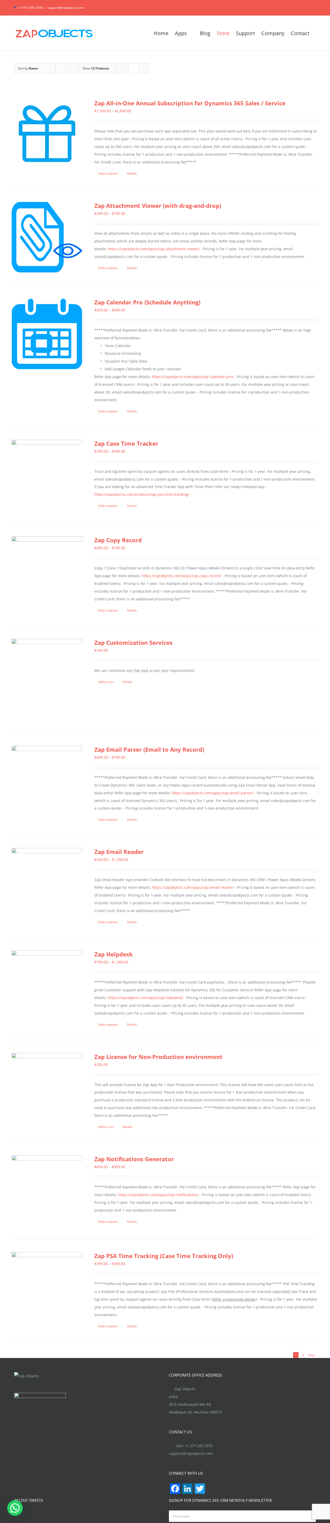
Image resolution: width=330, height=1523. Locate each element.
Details (132, 173)
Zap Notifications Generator (134, 1159)
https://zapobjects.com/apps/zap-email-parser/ (212, 792)
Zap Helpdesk (113, 954)
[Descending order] (72, 68)
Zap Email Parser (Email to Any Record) (149, 749)
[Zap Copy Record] (47, 571)
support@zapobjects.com (65, 7)
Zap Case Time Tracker (126, 443)
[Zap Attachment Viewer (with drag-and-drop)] (47, 237)
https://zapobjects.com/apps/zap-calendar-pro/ (193, 376)
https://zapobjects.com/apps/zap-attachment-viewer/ (154, 248)
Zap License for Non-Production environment (158, 1057)
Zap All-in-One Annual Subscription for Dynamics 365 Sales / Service (189, 103)
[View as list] (143, 68)
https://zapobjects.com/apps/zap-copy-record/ (181, 575)
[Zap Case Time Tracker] (47, 475)
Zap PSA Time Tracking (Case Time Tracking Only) (163, 1256)
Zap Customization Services (133, 642)
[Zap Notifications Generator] (47, 1190)
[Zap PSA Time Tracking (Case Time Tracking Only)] (47, 1287)
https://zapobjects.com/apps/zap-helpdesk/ (145, 997)
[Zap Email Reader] (47, 883)
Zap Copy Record (118, 540)
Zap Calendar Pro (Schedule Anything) (147, 302)
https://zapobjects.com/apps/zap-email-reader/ (193, 887)
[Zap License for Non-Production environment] (47, 1088)
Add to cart (106, 682)
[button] (15, 1508)
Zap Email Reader (119, 851)
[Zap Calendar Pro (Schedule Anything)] (47, 334)
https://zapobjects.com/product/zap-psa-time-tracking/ (141, 494)
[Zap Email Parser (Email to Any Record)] (47, 775)
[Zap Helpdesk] (47, 986)
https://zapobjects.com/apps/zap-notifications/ (158, 1194)
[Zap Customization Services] (47, 679)
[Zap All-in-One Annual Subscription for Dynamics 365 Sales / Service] (47, 134)
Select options (108, 173)
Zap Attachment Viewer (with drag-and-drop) (157, 205)
